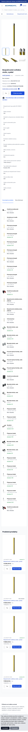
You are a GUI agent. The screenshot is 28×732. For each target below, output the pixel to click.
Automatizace (10, 14)
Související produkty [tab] (7, 200)
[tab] (5, 51)
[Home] (2, 14)
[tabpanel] (14, 34)
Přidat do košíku (17, 93)
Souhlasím (5, 728)
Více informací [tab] (19, 200)
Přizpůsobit (15, 728)
